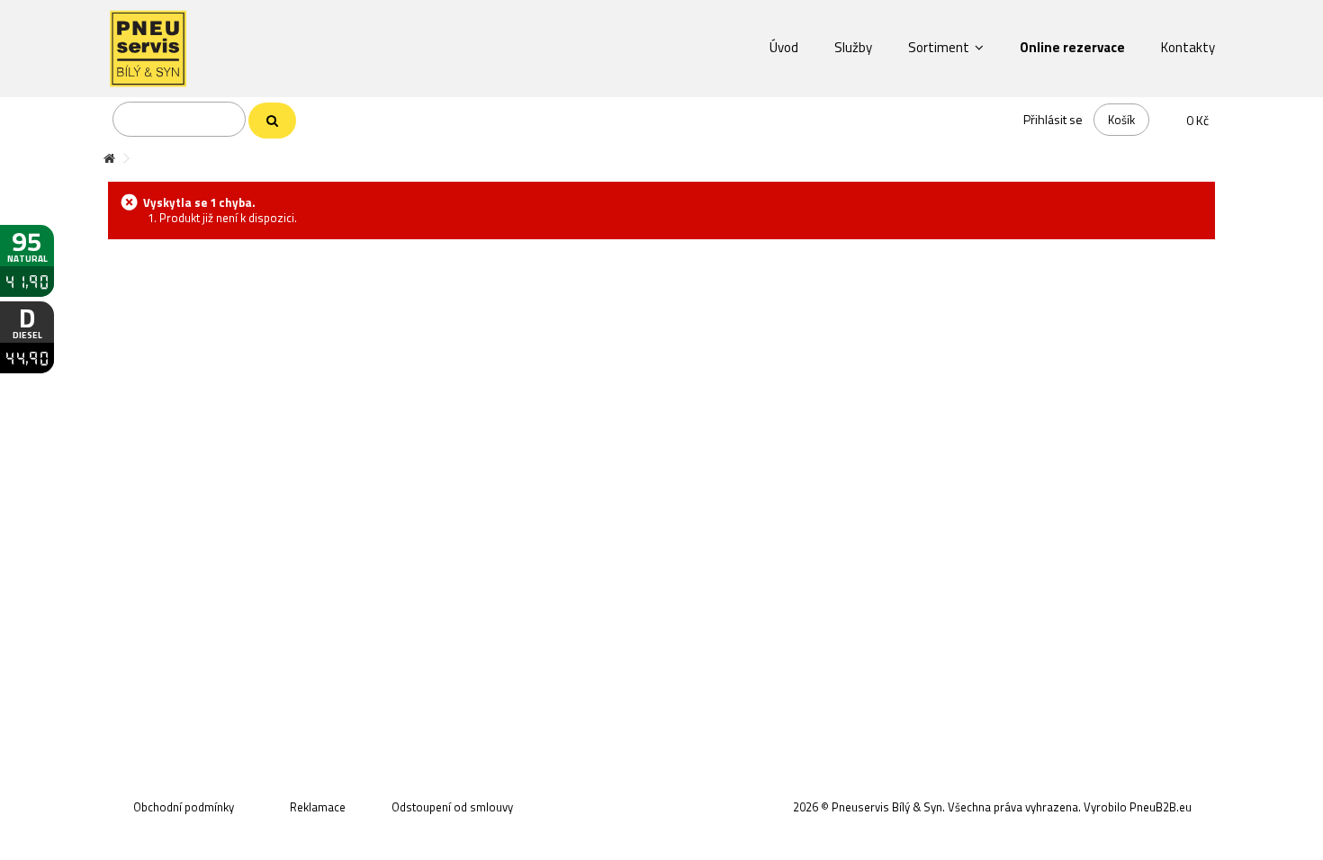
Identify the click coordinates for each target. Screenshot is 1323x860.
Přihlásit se (1053, 119)
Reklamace (318, 807)
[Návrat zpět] (109, 159)
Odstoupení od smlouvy (452, 807)
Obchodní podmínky (183, 807)
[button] (784, 46)
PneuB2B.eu (1161, 807)
